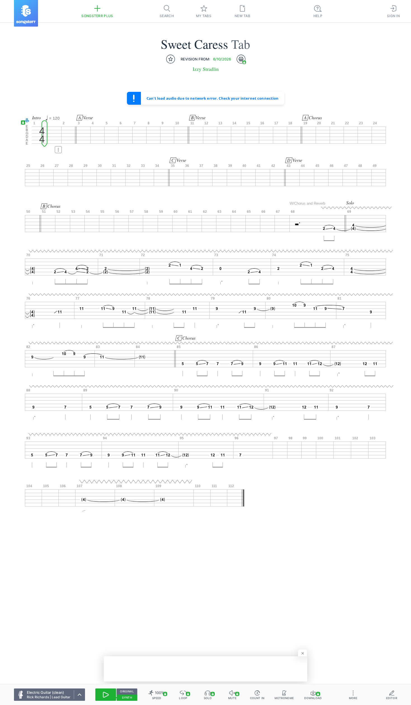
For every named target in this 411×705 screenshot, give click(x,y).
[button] (25, 121)
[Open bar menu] (58, 149)
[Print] (241, 59)
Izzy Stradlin (206, 69)
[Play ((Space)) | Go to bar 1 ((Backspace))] (105, 694)
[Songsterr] (26, 13)
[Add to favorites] (170, 59)
